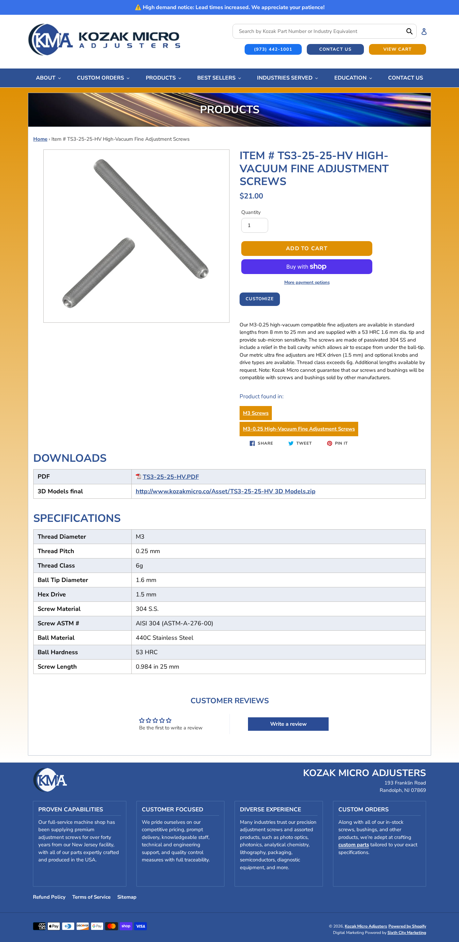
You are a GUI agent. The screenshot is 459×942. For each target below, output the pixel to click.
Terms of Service (91, 897)
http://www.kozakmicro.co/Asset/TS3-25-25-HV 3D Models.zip (226, 491)
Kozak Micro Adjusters (366, 926)
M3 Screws (255, 413)
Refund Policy (49, 897)
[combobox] (325, 31)
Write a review (288, 724)
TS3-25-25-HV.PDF (171, 477)
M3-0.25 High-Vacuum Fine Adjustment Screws (299, 428)
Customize (260, 299)
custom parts (353, 844)
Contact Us (335, 49)
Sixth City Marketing (406, 932)
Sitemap (126, 897)
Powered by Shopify (407, 926)
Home (40, 139)
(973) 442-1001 (273, 49)
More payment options (307, 282)
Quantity (251, 212)
